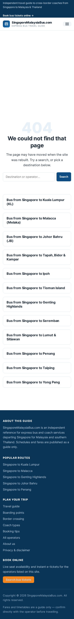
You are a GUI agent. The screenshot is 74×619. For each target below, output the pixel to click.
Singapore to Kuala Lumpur (21, 464)
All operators (11, 537)
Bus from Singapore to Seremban (33, 321)
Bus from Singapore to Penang (31, 353)
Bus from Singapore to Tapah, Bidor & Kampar (36, 257)
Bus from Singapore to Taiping (30, 368)
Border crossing (13, 518)
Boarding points (13, 512)
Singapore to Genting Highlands (24, 477)
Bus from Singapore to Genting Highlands (31, 304)
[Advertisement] (37, 73)
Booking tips (11, 531)
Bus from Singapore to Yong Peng (33, 382)
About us (9, 543)
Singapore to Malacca (17, 470)
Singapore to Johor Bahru (20, 483)
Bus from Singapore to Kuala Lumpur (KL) (36, 202)
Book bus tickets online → (18, 15)
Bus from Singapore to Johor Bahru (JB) (34, 239)
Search (63, 176)
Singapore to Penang (17, 489)
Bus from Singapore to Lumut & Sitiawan (31, 337)
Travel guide (11, 506)
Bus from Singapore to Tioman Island (36, 288)
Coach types (11, 525)
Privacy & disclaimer (16, 550)
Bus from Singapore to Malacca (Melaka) (31, 220)
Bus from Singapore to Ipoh (28, 273)
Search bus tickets (18, 579)
